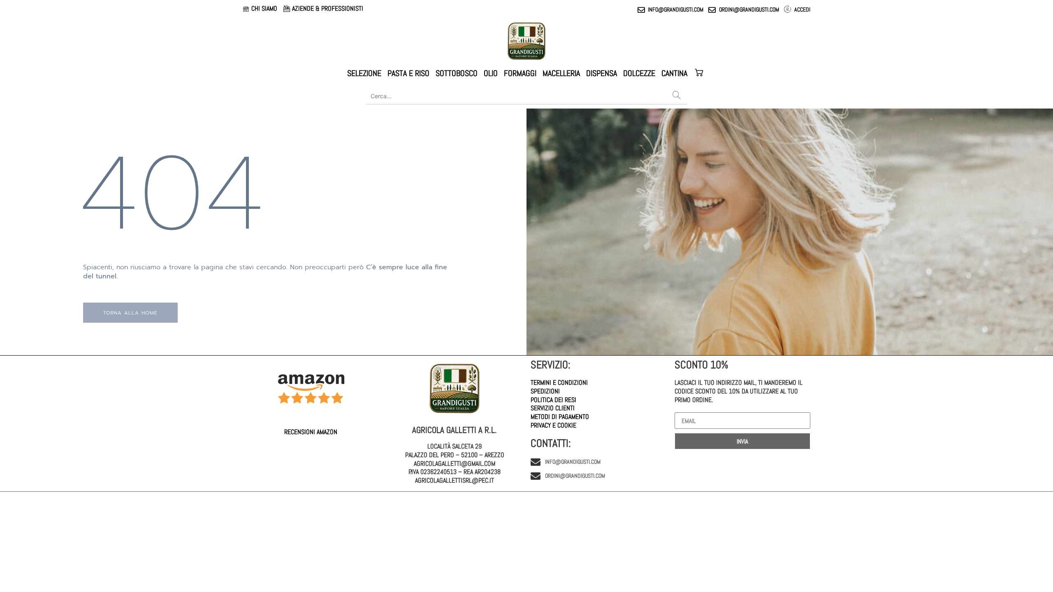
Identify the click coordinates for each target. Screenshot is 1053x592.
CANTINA (674, 73)
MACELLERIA (561, 73)
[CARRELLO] (699, 73)
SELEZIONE (364, 73)
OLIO (491, 73)
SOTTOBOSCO (457, 73)
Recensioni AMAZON (310, 432)
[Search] (676, 96)
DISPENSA (601, 73)
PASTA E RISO (408, 73)
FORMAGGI (520, 73)
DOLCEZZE (639, 73)
